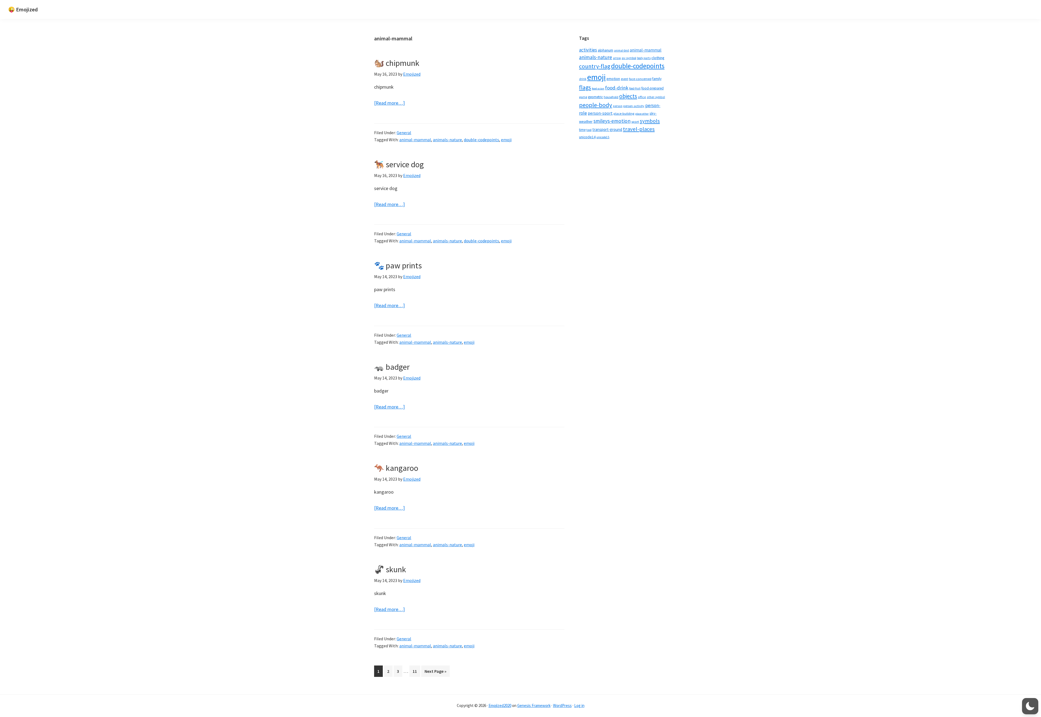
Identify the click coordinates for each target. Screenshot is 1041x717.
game (583, 97)
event (624, 79)
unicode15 (602, 137)
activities (588, 50)
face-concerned (640, 79)
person (617, 106)
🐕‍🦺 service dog (399, 164)
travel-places (639, 129)
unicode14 (587, 137)
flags (585, 87)
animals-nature (447, 139)
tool (589, 130)
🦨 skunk (390, 569)
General (404, 132)
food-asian (598, 88)
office (642, 97)
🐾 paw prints (398, 265)
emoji (506, 139)
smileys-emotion (612, 121)
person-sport (600, 113)
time (582, 129)
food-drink (616, 88)
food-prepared (652, 88)
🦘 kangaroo (396, 468)
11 (416, 671)
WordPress (562, 705)
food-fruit (635, 88)
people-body (595, 105)
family (656, 78)
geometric (595, 97)
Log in (579, 705)
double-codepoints (481, 139)
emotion (613, 78)
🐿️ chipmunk (396, 63)
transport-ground (607, 129)
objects (628, 96)
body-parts (644, 58)
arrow (617, 58)
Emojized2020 (500, 705)
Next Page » (435, 672)
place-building (623, 113)
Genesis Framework (534, 705)
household (611, 97)
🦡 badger (392, 367)
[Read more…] (389, 103)
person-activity (633, 106)
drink (582, 79)
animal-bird (621, 50)
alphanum (605, 50)
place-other (642, 113)
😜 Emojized (23, 9)
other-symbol (656, 97)
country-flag (594, 66)
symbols (650, 120)
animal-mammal (415, 139)
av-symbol (629, 58)
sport (635, 122)
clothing (657, 57)
